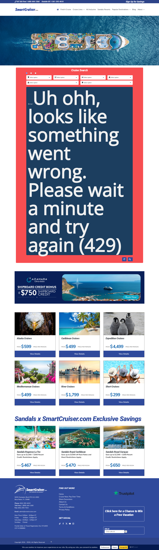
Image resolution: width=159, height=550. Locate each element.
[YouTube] (70, 523)
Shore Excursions (65, 499)
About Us (62, 502)
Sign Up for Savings (135, 1)
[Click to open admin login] (51, 542)
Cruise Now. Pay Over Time (69, 497)
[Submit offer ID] (125, 531)
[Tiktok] (60, 523)
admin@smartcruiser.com (27, 512)
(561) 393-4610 (25, 503)
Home (61, 494)
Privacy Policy (64, 509)
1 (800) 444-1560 (27, 505)
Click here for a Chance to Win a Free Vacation (124, 513)
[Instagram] (73, 523)
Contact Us (63, 504)
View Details (35, 354)
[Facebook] (63, 523)
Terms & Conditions (66, 507)
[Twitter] (66, 523)
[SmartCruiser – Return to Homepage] (26, 5)
